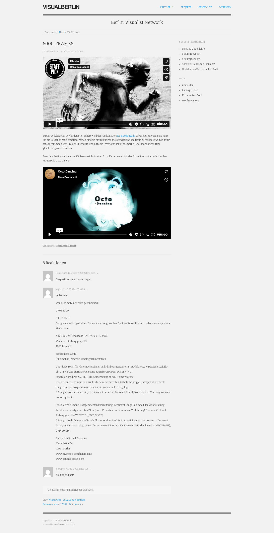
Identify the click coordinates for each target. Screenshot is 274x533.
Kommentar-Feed (192, 95)
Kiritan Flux (69, 51)
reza (65, 246)
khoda (59, 246)
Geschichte (205, 7)
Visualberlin (61, 7)
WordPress (59, 524)
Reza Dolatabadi (125, 135)
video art (72, 246)
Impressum (225, 7)
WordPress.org (190, 100)
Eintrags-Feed (190, 90)
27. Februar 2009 (50, 51)
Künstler (165, 7)
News (82, 51)
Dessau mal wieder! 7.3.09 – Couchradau (62, 504)
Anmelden (188, 85)
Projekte (186, 7)
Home (62, 32)
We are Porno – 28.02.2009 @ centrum (67, 500)
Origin (72, 524)
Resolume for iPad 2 (204, 64)
